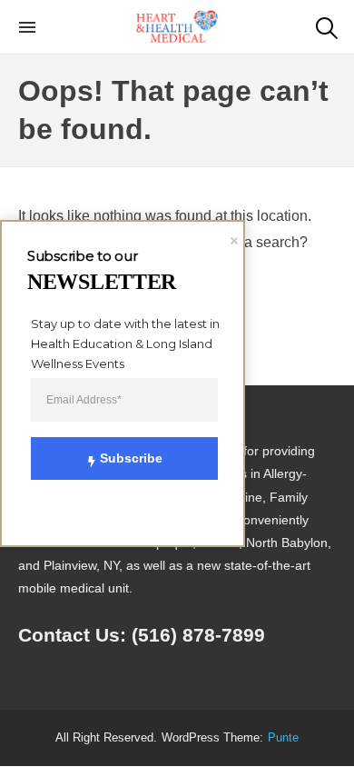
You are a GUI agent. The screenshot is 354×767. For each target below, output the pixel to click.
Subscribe (131, 458)
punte (283, 738)
